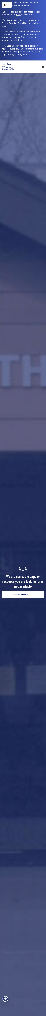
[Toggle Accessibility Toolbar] (5, 999)
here (20, 40)
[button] (38, 66)
